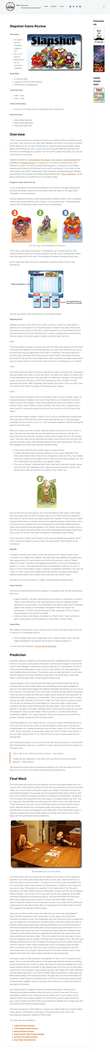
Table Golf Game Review (24, 1026)
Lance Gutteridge (70, 160)
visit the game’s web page (45, 646)
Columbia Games (28, 163)
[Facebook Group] (73, 6)
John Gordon (56, 160)
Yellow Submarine (68, 174)
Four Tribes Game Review (25, 1040)
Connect (53, 6)
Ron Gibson (45, 160)
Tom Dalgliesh (34, 160)
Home (46, 6)
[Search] (104, 6)
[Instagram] (70, 6)
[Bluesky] (77, 6)
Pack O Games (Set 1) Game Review (29, 1034)
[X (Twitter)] (80, 6)
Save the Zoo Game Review (25, 1037)
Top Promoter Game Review (26, 1028)
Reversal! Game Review (24, 1031)
